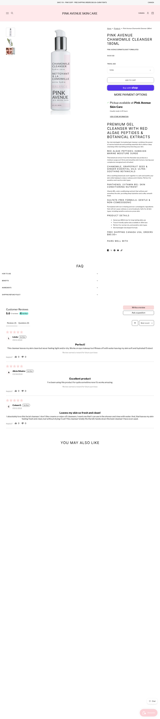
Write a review (138, 307)
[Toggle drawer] (7, 13)
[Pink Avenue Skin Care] (80, 13)
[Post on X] (111, 250)
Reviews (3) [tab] (11, 323)
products (117, 28)
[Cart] (152, 13)
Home (109, 28)
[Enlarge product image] (59, 71)
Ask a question (138, 313)
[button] (121, 250)
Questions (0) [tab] (23, 323)
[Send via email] (118, 250)
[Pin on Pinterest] (114, 250)
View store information (119, 116)
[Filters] (135, 323)
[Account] (147, 13)
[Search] (12, 13)
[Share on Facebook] (108, 250)
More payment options (130, 94)
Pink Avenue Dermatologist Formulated (122, 49)
